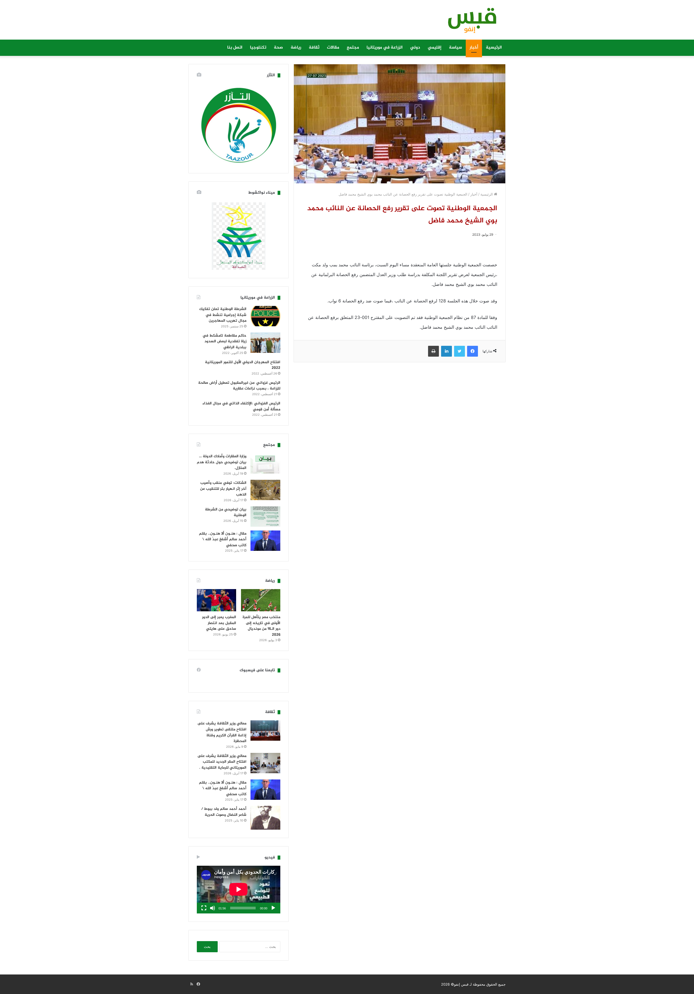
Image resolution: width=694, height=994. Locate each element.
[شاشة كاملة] (204, 908)
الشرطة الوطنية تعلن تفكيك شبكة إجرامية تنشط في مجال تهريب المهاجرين (222, 315)
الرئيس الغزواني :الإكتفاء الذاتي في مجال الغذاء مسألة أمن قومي (241, 406)
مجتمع (353, 47)
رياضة (296, 47)
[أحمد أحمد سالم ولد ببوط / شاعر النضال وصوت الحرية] (265, 818)
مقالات (333, 47)
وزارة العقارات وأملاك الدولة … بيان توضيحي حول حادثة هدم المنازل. (221, 462)
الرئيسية (494, 47)
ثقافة (314, 47)
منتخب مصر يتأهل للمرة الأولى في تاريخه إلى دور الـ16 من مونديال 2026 (261, 626)
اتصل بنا (234, 47)
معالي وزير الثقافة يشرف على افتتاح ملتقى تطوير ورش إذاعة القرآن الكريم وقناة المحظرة (221, 732)
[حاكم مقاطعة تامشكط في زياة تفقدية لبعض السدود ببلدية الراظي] (265, 343)
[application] (238, 889)
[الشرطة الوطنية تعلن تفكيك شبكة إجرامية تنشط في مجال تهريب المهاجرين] (265, 316)
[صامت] (212, 908)
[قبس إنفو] (469, 22)
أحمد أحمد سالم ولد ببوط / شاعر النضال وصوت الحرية (223, 812)
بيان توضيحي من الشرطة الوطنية (225, 512)
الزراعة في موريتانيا (385, 47)
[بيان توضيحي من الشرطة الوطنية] (265, 516)
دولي (415, 47)
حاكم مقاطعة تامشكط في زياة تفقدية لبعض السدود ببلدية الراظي (224, 341)
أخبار (474, 47)
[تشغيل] (273, 908)
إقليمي (434, 47)
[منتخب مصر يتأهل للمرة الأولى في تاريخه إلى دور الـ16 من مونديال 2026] (260, 600)
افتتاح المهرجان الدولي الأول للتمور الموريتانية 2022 (242, 365)
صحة (278, 47)
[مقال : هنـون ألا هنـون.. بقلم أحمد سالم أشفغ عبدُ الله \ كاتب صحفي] (265, 540)
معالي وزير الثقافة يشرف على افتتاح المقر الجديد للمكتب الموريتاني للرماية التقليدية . (221, 762)
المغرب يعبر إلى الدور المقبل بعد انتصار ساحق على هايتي (219, 623)
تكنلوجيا (258, 47)
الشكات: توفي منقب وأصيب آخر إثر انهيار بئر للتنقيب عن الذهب (223, 489)
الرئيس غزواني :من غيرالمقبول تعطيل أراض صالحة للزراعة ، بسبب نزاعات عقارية (239, 386)
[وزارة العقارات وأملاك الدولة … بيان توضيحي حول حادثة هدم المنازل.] (265, 463)
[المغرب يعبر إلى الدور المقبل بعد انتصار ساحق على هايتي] (216, 600)
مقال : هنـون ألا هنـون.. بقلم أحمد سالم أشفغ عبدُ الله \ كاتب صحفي (222, 539)
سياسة (455, 47)
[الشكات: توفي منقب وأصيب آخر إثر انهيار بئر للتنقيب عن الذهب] (265, 490)
